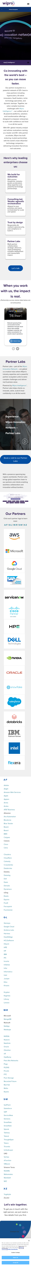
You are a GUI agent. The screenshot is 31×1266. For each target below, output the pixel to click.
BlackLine (7, 820)
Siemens (7, 1118)
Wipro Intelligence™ (19, 385)
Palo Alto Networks (11, 1060)
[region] (15, 1252)
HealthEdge (8, 937)
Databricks (8, 868)
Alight (6, 789)
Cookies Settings (15, 1252)
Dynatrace (8, 889)
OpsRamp (7, 1057)
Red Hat (7, 1084)
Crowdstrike (8, 865)
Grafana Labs (9, 930)
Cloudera (7, 854)
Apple (6, 795)
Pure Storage (9, 1078)
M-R (15, 524)
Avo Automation (10, 816)
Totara (6, 1143)
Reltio (6, 1088)
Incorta (6, 961)
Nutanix (7, 1039)
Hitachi (6, 944)
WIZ (5, 1181)
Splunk (6, 1129)
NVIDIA (6, 1036)
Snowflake (8, 1122)
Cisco (6, 844)
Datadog (7, 875)
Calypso (7, 837)
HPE (5, 947)
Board (6, 830)
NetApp (6, 1026)
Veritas (6, 1157)
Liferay (6, 999)
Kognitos (7, 995)
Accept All (15, 1262)
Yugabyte (7, 1194)
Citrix (6, 847)
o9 (5, 1053)
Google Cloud (9, 926)
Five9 (6, 903)
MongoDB (7, 1019)
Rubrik (6, 1091)
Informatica (8, 971)
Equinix (6, 899)
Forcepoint (8, 906)
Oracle (6, 1046)
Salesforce (8, 1108)
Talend (6, 1136)
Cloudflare (8, 858)
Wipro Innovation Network (15, 367)
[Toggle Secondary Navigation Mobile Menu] (28, 62)
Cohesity (7, 861)
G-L (10, 524)
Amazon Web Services (12, 792)
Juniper (6, 978)
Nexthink (7, 1043)
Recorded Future (10, 1081)
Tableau (7, 1132)
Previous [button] (13, 348)
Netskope (7, 1029)
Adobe (6, 785)
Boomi (6, 827)
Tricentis (7, 1146)
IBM (5, 954)
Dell (5, 878)
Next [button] (17, 348)
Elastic (6, 896)
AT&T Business (9, 809)
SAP (5, 1112)
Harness (7, 933)
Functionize (8, 910)
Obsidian (7, 1050)
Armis (6, 802)
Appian (6, 799)
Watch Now (16, 341)
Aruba (6, 806)
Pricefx (6, 1071)
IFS (5, 957)
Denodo (7, 885)
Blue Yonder (8, 823)
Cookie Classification (12, 1249)
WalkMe (7, 1171)
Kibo (5, 982)
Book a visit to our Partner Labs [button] (15, 459)
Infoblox (7, 964)
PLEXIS (6, 1067)
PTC (5, 1074)
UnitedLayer (8, 1150)
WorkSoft (7, 1177)
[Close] (29, 1241)
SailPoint (7, 1105)
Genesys (7, 923)
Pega (6, 1064)
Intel (5, 975)
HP (5, 951)
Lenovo (6, 1002)
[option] (15, 327)
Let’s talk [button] (15, 268)
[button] (25, 439)
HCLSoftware (9, 940)
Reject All (15, 1257)
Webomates (8, 1174)
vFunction (7, 1160)
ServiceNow (8, 1115)
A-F (5, 524)
